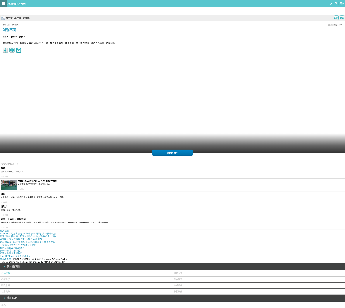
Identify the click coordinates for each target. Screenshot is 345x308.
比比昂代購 (50, 233)
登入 (2, 231)
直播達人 (13, 245)
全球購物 (51, 236)
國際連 (19, 239)
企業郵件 (20, 248)
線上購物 (17, 233)
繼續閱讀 (171, 153)
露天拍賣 (40, 233)
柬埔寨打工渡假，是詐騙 (18, 18)
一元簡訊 (4, 245)
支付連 (12, 239)
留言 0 (5, 36)
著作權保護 (5, 259)
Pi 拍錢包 (27, 239)
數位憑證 (22, 245)
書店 (33, 233)
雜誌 (34, 242)
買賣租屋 (4, 239)
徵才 (29, 256)
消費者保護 (5, 253)
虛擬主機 (11, 248)
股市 (13, 236)
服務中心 (42, 239)
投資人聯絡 (20, 256)
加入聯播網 (41, 236)
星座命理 (41, 242)
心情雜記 (5, 279)
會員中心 (50, 242)
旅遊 (35, 239)
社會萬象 (5, 291)
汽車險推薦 (17, 242)
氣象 (8, 236)
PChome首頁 (6, 233)
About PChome (7, 256)
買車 (2, 242)
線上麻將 (27, 242)
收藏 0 (14, 36)
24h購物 (26, 233)
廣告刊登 (31, 236)
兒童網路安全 (17, 253)
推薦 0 (22, 36)
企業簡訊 (31, 245)
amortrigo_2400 (336, 25)
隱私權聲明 (14, 250)
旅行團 (8, 242)
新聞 (2, 236)
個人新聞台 (21, 236)
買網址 (3, 248)
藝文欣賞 (5, 285)
